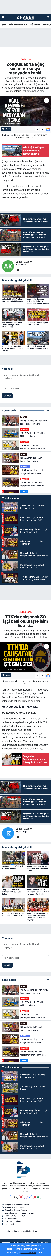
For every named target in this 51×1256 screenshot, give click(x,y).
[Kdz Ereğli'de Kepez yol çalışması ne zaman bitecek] (38, 337)
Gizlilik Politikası (30, 1231)
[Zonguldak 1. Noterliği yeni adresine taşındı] (38, 314)
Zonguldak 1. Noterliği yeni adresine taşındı (37, 324)
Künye (16, 1231)
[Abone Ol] (48, 129)
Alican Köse (8, 135)
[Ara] (48, 17)
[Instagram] (26, 1197)
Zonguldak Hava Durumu (15, 1207)
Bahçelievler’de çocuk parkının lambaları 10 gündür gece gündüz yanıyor (38, 301)
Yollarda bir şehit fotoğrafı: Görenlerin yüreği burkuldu (12, 300)
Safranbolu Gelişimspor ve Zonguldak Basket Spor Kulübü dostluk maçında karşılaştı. (37, 916)
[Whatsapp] (39, 1197)
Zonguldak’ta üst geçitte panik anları (31, 459)
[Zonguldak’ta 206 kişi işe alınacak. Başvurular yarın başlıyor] (13, 337)
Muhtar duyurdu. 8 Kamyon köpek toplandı (31, 472)
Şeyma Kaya (9, 681)
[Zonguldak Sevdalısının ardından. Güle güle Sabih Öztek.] (13, 881)
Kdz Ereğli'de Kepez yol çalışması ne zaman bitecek (37, 347)
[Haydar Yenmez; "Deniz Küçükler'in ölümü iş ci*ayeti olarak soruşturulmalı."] (38, 881)
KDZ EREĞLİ (25, 467)
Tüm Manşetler (11, 1218)
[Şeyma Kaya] (8, 833)
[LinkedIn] (30, 1197)
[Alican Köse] (8, 266)
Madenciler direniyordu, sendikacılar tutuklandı (34, 422)
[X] (16, 1197)
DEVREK (24, 491)
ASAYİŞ (23, 417)
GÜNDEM (35, 24)
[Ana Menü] (3, 17)
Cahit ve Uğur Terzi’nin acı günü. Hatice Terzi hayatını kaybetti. (37, 868)
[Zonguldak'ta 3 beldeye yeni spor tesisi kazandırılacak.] (13, 905)
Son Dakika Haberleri (14, 1221)
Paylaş (7, 129)
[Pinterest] (21, 1197)
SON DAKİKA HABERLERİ (14, 24)
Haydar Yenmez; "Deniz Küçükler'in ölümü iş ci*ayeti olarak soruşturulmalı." (38, 892)
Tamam (40, 1253)
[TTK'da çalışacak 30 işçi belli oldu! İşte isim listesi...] (25, 657)
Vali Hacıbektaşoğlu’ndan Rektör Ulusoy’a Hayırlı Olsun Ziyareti (12, 325)
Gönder (7, 395)
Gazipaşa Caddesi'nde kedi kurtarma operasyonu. (12, 867)
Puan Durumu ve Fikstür (15, 1216)
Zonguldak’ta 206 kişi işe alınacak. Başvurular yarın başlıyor (12, 348)
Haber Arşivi (10, 1224)
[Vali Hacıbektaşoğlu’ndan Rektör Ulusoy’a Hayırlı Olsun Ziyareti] (13, 314)
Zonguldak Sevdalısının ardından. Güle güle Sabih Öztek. (12, 892)
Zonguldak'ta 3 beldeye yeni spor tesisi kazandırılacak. (13, 914)
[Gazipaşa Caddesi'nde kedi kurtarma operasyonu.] (13, 857)
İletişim (7, 1231)
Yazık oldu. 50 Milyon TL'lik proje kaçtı (33, 435)
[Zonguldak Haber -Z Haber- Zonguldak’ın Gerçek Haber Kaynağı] (25, 17)
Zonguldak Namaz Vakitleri (16, 1210)
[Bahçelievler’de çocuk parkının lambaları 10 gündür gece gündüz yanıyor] (38, 290)
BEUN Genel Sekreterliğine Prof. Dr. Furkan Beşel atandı (34, 447)
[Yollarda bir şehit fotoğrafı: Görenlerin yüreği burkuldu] (13, 290)
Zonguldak (25, 59)
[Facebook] (12, 1197)
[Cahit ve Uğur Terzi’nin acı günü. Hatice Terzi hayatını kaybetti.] (38, 857)
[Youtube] (35, 1197)
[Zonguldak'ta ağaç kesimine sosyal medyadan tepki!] (25, 111)
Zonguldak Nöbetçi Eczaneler (17, 1204)
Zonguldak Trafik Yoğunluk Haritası (19, 1213)
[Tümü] (48, 410)
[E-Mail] (18, 270)
